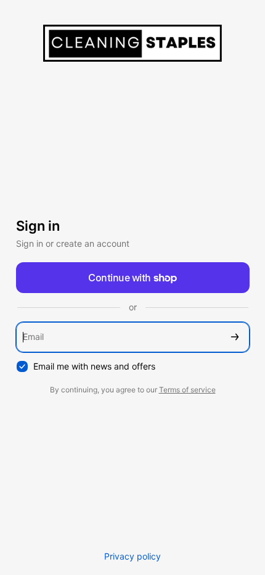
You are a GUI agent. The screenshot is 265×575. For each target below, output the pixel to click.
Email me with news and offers (94, 366)
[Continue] (234, 337)
